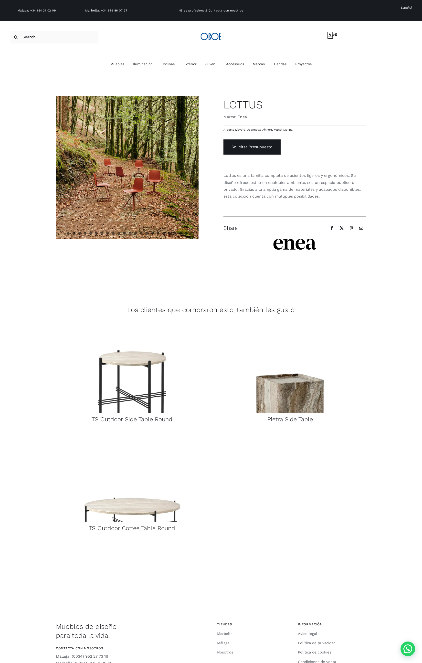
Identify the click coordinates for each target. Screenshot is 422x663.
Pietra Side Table (290, 419)
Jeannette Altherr (259, 129)
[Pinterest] (351, 228)
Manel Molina (283, 129)
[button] (408, 649)
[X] (342, 228)
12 (130, 233)
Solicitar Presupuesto (252, 147)
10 (118, 233)
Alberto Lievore (234, 129)
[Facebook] (332, 228)
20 (175, 233)
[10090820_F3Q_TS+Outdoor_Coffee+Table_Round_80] (132, 433)
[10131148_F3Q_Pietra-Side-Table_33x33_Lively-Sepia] (290, 324)
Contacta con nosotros (226, 10)
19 (169, 233)
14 (141, 233)
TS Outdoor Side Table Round (132, 419)
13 (135, 233)
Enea (242, 117)
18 (163, 233)
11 (124, 233)
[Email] (361, 228)
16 (152, 233)
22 (186, 233)
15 (147, 233)
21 (180, 233)
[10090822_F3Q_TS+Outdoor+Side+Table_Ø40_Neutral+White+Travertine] (132, 324)
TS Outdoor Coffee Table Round (132, 528)
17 (158, 233)
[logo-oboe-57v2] (211, 32)
